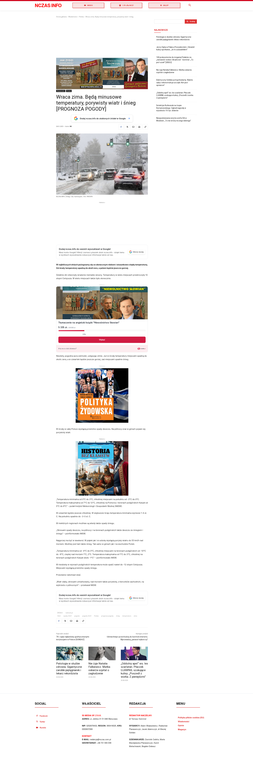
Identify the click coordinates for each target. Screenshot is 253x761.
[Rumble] (37, 727)
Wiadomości (72, 17)
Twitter (42, 721)
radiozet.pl (69, 613)
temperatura (126, 616)
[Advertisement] (102, 37)
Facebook (44, 716)
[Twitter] (127, 127)
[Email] (133, 127)
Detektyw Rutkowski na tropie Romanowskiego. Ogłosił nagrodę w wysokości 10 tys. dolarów (171, 108)
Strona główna (61, 17)
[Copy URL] (145, 127)
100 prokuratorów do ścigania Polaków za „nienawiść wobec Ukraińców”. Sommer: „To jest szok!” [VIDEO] (174, 59)
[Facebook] (121, 127)
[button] (190, 5)
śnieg (118, 616)
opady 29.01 (67, 616)
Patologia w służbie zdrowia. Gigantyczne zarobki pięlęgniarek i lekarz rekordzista (69, 668)
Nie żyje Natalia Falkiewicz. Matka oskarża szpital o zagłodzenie (99, 668)
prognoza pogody (107, 616)
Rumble (43, 727)
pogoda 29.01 (86, 616)
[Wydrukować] (139, 127)
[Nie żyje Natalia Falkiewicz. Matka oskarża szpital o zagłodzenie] (101, 653)
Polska (81, 17)
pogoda (77, 616)
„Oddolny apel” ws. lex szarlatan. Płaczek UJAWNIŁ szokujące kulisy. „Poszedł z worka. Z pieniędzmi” (134, 670)
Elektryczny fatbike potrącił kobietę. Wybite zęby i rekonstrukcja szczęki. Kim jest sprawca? (174, 82)
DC (71, 126)
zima (135, 616)
